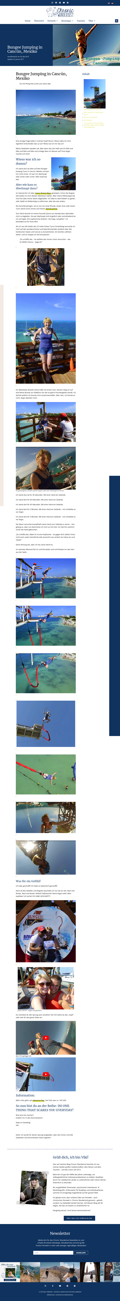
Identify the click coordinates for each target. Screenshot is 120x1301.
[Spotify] (60, 2)
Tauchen (81, 21)
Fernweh (52, 21)
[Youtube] (64, 2)
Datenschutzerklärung (64, 1295)
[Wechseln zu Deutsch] (112, 3)
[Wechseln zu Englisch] (109, 3)
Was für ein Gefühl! (90, 117)
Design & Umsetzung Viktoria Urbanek (67, 1292)
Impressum (51, 1295)
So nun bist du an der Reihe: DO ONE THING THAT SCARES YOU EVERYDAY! (94, 125)
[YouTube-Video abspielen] (46, 1038)
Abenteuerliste (51, 209)
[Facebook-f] (53, 1286)
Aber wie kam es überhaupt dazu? (93, 113)
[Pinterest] (67, 2)
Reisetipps (66, 21)
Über (91, 21)
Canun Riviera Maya (43, 193)
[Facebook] (56, 2)
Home (27, 21)
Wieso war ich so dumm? (92, 109)
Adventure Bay (38, 1100)
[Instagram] (52, 2)
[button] (116, 20)
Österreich (39, 21)
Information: (88, 120)
